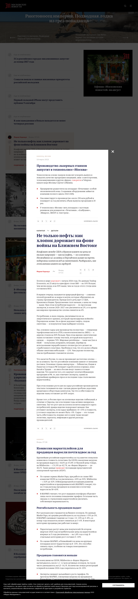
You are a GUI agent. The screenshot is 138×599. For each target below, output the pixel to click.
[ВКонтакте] (38, 221)
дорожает (56, 281)
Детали (54, 231)
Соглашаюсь (118, 585)
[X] (46, 221)
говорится (76, 180)
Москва (48, 156)
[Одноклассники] (42, 221)
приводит (60, 468)
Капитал (40, 156)
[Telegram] (50, 221)
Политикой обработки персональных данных (73, 592)
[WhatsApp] (54, 221)
